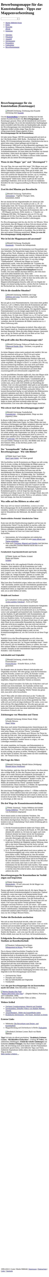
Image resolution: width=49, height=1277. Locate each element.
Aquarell (8, 39)
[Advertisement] (24, 74)
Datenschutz (42, 1269)
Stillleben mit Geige (12, 297)
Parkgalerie (43, 1028)
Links (3, 1271)
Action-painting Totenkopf (15, 602)
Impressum (33, 1269)
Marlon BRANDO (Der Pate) (12, 994)
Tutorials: (8, 35)
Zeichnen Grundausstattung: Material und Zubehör (23, 1006)
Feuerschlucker (10, 664)
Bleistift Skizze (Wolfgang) (15, 766)
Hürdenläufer (10, 884)
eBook (7, 29)
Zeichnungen (10, 41)
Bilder (7, 25)
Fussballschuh (10, 414)
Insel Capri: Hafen (12, 458)
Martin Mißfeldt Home (13, 23)
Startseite (9, 1271)
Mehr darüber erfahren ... (10, 1054)
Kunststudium (12, 117)
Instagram (9, 31)
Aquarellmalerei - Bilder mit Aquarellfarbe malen (23, 1013)
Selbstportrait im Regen (13, 947)
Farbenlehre (9, 45)
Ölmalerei (9, 37)
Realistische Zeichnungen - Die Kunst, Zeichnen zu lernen (26, 1015)
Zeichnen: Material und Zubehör (26, 543)
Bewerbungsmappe (12, 47)
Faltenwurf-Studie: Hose (14, 346)
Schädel (8, 560)
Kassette (21, 113)
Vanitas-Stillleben (11, 810)
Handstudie (9, 245)
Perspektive (9, 43)
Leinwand (10, 439)
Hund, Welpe (10, 723)
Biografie (8, 27)
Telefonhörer (10, 196)
